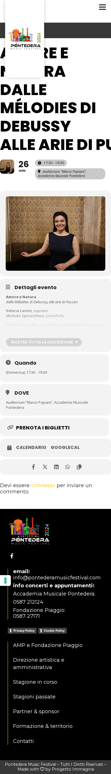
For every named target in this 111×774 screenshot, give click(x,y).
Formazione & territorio (43, 726)
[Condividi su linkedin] (56, 467)
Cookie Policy (54, 631)
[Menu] (102, 7)
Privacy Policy (23, 631)
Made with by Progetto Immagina (55, 769)
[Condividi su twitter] (45, 467)
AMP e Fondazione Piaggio (48, 645)
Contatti (23, 741)
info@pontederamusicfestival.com (57, 578)
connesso (43, 485)
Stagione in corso (35, 682)
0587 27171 (26, 616)
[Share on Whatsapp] (68, 467)
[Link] (24, 5)
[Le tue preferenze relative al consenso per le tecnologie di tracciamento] (5, 580)
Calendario (31, 447)
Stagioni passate (34, 697)
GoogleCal (65, 447)
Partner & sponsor (36, 711)
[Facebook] (11, 555)
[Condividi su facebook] (33, 467)
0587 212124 (28, 602)
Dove (22, 392)
